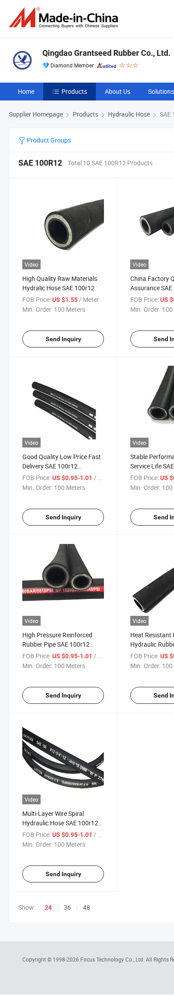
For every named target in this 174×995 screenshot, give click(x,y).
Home (26, 91)
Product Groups (48, 140)
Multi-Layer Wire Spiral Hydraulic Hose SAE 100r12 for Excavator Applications (60, 822)
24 (48, 907)
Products (74, 91)
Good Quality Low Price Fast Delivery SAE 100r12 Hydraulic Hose (61, 466)
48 (86, 907)
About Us (117, 91)
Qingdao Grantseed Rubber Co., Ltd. (106, 53)
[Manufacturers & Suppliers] (65, 17)
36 (67, 907)
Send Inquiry (63, 339)
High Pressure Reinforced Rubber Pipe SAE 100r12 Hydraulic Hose (57, 644)
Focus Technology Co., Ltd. (113, 959)
